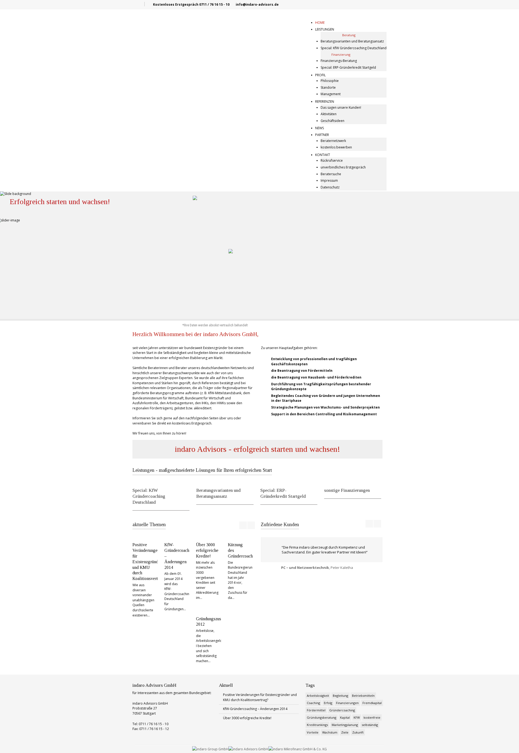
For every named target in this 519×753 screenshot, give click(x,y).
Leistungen (324, 29)
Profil (320, 75)
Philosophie (330, 80)
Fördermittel (316, 710)
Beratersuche (331, 174)
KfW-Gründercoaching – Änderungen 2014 (255, 708)
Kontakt (322, 154)
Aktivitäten (329, 114)
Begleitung (340, 696)
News (319, 128)
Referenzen (324, 101)
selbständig (370, 725)
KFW (357, 717)
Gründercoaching (342, 710)
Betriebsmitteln (363, 696)
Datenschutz (330, 187)
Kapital (345, 717)
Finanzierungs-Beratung (339, 60)
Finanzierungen (347, 703)
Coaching (313, 703)
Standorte (328, 87)
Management (331, 94)
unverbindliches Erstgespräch (343, 167)
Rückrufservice (332, 160)
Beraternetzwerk (333, 140)
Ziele (344, 732)
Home (320, 22)
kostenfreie (372, 717)
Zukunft (358, 732)
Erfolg (328, 703)
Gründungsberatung (321, 717)
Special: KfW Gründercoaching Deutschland (354, 48)
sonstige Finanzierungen (347, 490)
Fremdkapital (372, 703)
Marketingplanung (345, 725)
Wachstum (329, 732)
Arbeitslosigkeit (318, 696)
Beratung (348, 35)
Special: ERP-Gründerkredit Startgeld (348, 67)
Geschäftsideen (332, 120)
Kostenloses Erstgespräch (175, 4)
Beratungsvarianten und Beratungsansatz (352, 41)
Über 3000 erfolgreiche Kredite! (207, 550)
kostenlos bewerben (336, 147)
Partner (322, 134)
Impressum (329, 180)
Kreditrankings (317, 725)
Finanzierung (340, 54)
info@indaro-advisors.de (257, 4)
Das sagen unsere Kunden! (341, 107)
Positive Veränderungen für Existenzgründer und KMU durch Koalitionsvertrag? (149, 561)
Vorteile (312, 732)
